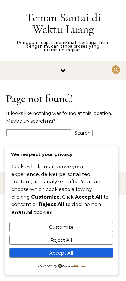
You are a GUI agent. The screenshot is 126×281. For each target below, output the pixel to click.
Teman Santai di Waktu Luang (63, 23)
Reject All (61, 240)
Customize (61, 227)
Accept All (61, 253)
